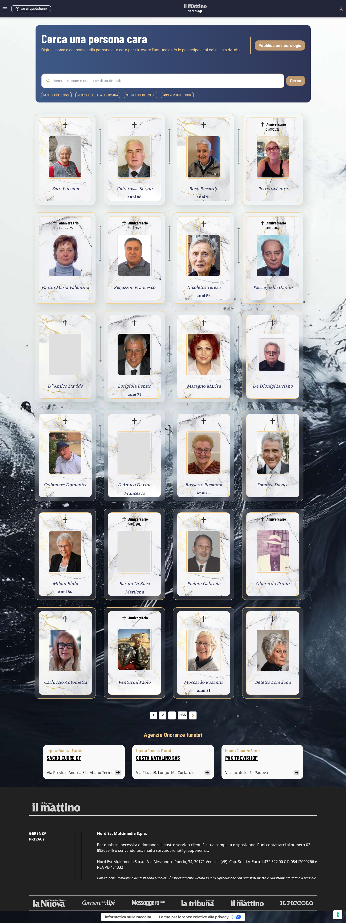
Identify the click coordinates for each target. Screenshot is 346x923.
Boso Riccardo (203, 188)
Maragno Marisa (204, 386)
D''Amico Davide (65, 386)
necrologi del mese (140, 95)
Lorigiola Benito (134, 386)
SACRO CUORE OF (64, 757)
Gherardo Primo (273, 583)
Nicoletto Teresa (204, 287)
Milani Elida (65, 583)
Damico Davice (272, 484)
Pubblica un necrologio (279, 45)
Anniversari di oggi (177, 95)
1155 (182, 715)
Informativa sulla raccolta (128, 917)
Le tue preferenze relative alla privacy (194, 917)
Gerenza (37, 833)
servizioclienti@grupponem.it (182, 850)
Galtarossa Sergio (134, 188)
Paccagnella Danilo (273, 287)
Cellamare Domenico (65, 484)
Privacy (37, 839)
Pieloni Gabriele (203, 583)
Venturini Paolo (134, 682)
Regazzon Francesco (134, 287)
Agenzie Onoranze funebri (173, 735)
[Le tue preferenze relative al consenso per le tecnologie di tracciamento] (337, 914)
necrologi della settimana (97, 95)
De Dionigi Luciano (273, 386)
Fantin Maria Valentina (65, 287)
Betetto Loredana (273, 682)
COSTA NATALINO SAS (158, 757)
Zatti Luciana (65, 188)
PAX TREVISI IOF (241, 757)
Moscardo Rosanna (203, 682)
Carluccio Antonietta (65, 682)
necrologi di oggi (56, 95)
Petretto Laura (273, 188)
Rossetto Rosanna (203, 484)
